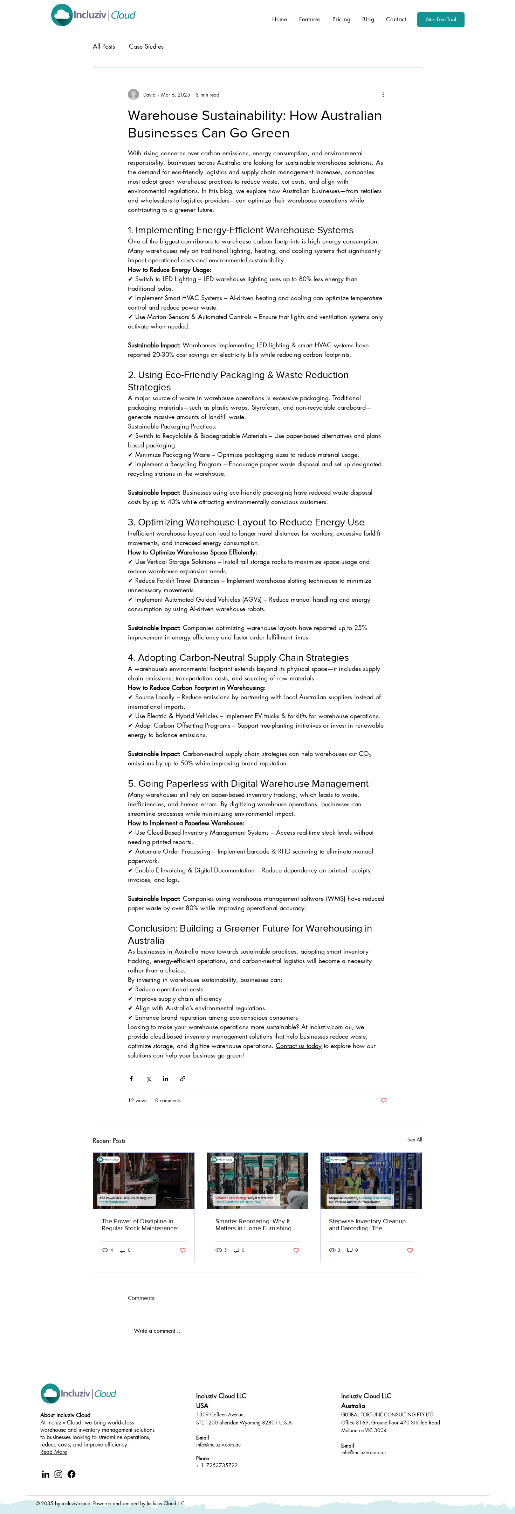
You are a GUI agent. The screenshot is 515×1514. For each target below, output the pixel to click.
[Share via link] (182, 1078)
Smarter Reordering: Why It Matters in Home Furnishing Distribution (253, 1225)
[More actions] (383, 94)
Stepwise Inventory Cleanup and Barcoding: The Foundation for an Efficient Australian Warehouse (367, 1225)
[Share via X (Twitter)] (148, 1078)
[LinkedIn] (45, 1474)
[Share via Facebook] (131, 1078)
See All (414, 1139)
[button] (310, 19)
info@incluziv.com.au (218, 1444)
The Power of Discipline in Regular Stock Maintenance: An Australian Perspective (140, 1225)
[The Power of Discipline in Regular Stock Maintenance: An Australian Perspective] (143, 1181)
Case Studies (146, 46)
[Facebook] (71, 1474)
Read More (53, 1452)
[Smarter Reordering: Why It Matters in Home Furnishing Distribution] (257, 1181)
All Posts (104, 46)
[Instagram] (58, 1474)
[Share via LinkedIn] (165, 1078)
